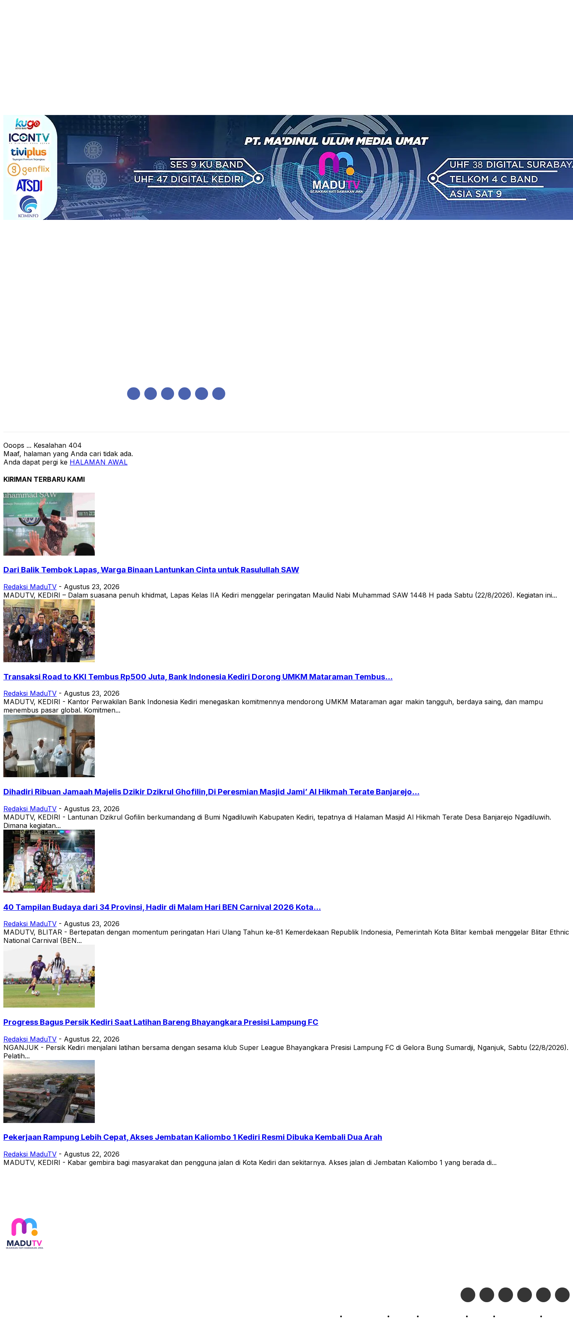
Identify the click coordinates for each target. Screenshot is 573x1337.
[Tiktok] (543, 1294)
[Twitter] (486, 1294)
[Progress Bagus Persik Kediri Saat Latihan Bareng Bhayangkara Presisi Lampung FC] (49, 1005)
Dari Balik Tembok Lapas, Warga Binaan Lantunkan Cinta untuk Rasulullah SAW (151, 569)
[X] (201, 393)
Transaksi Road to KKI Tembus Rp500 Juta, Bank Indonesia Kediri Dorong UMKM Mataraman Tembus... (198, 677)
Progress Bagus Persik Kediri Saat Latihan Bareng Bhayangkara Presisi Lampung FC (160, 1022)
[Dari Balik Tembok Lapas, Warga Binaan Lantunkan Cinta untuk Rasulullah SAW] (49, 553)
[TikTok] (184, 393)
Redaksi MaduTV (30, 586)
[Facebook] (133, 393)
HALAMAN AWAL (99, 462)
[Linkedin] (167, 393)
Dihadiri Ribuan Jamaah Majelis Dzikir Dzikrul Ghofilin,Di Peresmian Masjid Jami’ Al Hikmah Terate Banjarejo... (211, 791)
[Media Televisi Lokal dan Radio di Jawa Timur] (24, 1234)
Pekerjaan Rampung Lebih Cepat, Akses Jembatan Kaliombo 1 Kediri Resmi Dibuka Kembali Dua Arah (192, 1137)
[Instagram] (150, 393)
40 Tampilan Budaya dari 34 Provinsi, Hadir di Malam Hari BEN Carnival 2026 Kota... (162, 907)
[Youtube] (218, 393)
